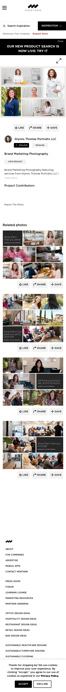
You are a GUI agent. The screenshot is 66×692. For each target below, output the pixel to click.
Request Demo (40, 34)
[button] (4, 7)
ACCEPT (23, 684)
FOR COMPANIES (14, 555)
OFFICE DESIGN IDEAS (17, 613)
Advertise (11, 560)
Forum (9, 587)
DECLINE (42, 684)
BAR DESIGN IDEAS (16, 636)
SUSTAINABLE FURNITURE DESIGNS (25, 651)
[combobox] (52, 25)
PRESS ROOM (12, 581)
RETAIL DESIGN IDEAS (17, 630)
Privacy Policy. (50, 675)
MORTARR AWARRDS (17, 604)
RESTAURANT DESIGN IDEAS (21, 624)
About (9, 549)
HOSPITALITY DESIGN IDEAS (20, 619)
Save (57, 284)
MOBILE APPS (12, 566)
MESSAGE (40, 145)
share (37, 128)
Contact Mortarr (16, 572)
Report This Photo (14, 205)
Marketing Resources (19, 598)
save (53, 128)
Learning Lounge (16, 593)
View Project (15, 162)
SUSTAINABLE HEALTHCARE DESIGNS (26, 645)
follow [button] (22, 145)
